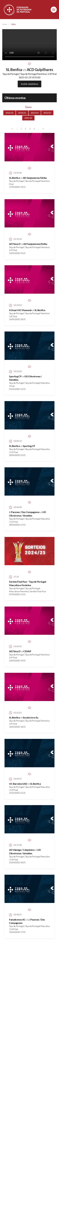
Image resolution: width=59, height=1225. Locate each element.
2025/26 (9, 113)
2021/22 (28, 118)
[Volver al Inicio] (17, 9)
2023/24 (35, 113)
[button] (54, 10)
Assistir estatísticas (29, 84)
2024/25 (22, 113)
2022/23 (47, 113)
